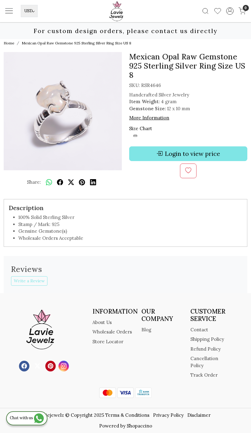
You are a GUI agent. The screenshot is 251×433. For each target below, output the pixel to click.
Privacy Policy (168, 415)
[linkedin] (93, 182)
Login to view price (192, 153)
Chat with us (22, 417)
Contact (199, 330)
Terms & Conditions (127, 415)
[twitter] (71, 182)
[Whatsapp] (48, 182)
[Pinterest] (51, 366)
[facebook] (60, 182)
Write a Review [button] (29, 281)
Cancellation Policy (204, 362)
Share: (34, 182)
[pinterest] (82, 182)
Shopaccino (139, 426)
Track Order (204, 375)
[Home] (125, 20)
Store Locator (107, 342)
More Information (149, 118)
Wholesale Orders (112, 332)
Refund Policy (205, 349)
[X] (38, 366)
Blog (146, 330)
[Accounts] (230, 11)
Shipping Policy (207, 339)
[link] (205, 11)
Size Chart (140, 128)
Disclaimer (199, 415)
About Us (102, 322)
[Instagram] (64, 366)
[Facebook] (25, 366)
